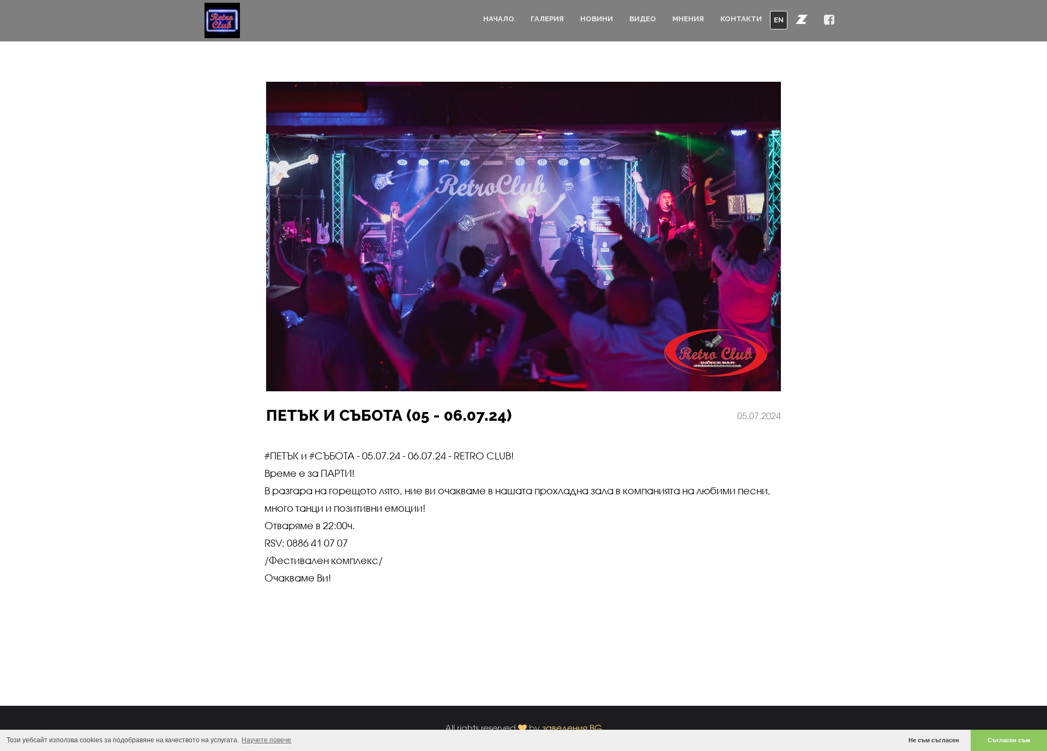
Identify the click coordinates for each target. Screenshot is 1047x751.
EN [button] (779, 20)
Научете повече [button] (266, 740)
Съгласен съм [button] (1009, 740)
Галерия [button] (547, 19)
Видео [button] (642, 19)
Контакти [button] (741, 19)
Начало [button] (498, 19)
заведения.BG (572, 728)
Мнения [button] (688, 19)
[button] (801, 19)
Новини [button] (596, 19)
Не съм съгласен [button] (933, 740)
